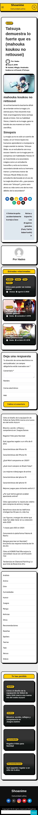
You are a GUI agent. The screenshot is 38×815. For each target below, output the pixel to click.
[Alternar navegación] (2, 7)
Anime (18, 279)
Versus (5, 653)
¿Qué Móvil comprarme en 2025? (16, 461)
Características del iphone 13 (14, 483)
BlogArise (32, 809)
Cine (25, 279)
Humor (5, 598)
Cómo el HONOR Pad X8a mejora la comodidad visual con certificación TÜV (17, 553)
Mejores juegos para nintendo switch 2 (19, 488)
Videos (9, 23)
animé (11, 67)
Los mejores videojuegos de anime (17, 472)
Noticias (6, 614)
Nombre (6, 381)
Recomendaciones (10, 626)
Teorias (6, 642)
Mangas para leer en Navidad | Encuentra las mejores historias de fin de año (18, 543)
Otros (5, 620)
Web (5, 395)
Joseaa (12, 292)
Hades (16, 61)
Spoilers (6, 637)
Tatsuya (26, 70)
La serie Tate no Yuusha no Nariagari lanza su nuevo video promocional (18, 335)
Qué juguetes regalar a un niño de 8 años (18, 769)
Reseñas (6, 631)
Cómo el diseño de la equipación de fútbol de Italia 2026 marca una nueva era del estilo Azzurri (18, 420)
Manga (5, 609)
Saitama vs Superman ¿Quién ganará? (15, 312)
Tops (5, 648)
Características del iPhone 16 (15, 449)
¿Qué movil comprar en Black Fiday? (17, 466)
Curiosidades (8, 592)
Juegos (6, 603)
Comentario (8, 371)
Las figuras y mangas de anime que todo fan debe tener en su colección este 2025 (18, 520)
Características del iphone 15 (14, 477)
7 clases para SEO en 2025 (13, 528)
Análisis (10, 279)
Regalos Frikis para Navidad (14, 436)
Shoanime (17, 5)
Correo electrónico (10, 388)
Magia (17, 67)
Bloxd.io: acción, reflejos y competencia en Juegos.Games (18, 719)
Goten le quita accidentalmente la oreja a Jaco (13, 216)
